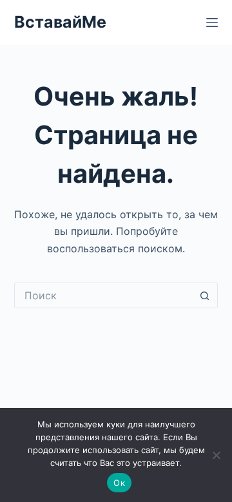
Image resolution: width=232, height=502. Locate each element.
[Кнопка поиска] (205, 295)
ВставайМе (60, 22)
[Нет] (215, 455)
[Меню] (212, 22)
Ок (119, 483)
